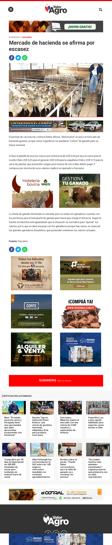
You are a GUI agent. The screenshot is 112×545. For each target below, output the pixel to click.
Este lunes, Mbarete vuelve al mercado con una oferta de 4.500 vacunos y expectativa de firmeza (69, 425)
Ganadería (26, 37)
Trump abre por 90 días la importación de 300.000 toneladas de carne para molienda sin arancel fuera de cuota (14, 468)
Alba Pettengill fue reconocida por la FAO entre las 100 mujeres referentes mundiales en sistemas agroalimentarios (41, 468)
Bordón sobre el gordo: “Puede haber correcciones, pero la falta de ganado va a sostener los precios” (68, 468)
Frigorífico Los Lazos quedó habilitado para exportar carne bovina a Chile (96, 422)
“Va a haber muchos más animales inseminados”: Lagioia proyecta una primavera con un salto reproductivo (97, 468)
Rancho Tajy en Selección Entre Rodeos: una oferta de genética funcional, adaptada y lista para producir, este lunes (42, 426)
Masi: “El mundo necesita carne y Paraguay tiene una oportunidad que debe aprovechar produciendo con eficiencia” (13, 426)
